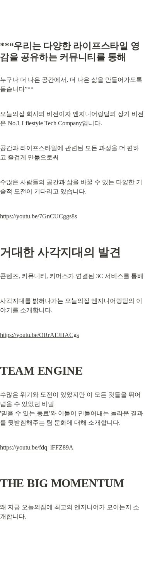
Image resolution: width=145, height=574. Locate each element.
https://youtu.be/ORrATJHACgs (39, 335)
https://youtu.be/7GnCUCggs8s (38, 216)
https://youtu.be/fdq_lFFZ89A (36, 447)
